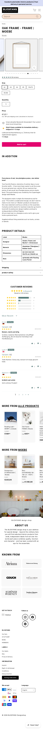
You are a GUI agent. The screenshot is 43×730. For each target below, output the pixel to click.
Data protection (7, 674)
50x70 (30, 87)
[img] (6, 329)
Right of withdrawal (8, 668)
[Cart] (34, 10)
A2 (5, 87)
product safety (7, 273)
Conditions (5, 671)
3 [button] (22, 394)
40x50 (6, 93)
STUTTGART (6, 637)
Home (3, 23)
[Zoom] (34, 68)
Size (3, 83)
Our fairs (4, 634)
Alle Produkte (28, 405)
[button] (6, 77)
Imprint (4, 665)
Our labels (5, 651)
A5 (23, 87)
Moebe (4, 35)
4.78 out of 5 (27, 291)
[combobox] (21, 16)
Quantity (5, 100)
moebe (22, 449)
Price (4, 111)
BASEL (4, 640)
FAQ (3, 654)
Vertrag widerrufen (10, 677)
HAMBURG (5, 642)
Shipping (5, 267)
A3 (11, 87)
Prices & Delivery (7, 657)
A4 (17, 87)
